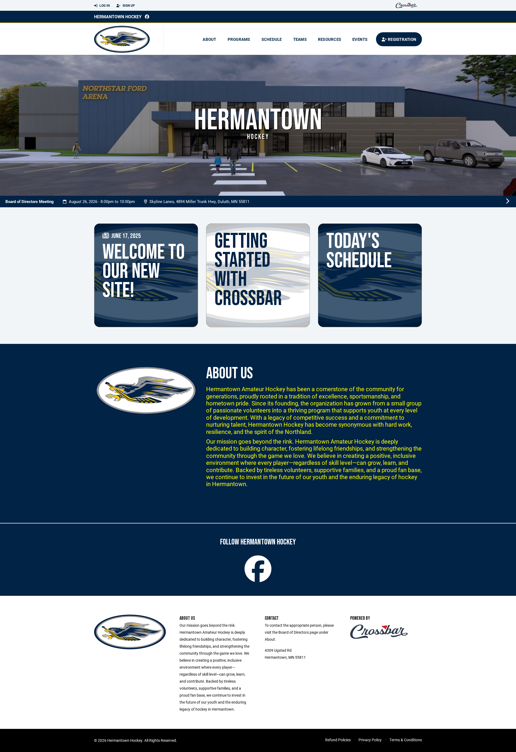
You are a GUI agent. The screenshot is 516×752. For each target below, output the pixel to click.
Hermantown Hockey (118, 16)
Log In (104, 5)
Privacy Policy (370, 739)
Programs (239, 39)
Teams (300, 39)
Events (360, 39)
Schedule (271, 39)
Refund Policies (338, 739)
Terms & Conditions (405, 739)
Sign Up (128, 5)
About (209, 39)
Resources (329, 39)
